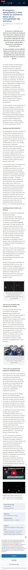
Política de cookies (6, 568)
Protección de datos (16, 568)
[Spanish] (4, 1)
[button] (25, 537)
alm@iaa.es (18, 532)
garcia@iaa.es (14, 534)
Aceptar (14, 556)
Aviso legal (23, 568)
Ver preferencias (14, 564)
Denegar (14, 560)
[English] (2, 1)
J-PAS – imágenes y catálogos (11, 515)
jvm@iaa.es (17, 520)
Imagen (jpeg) (7, 506)
